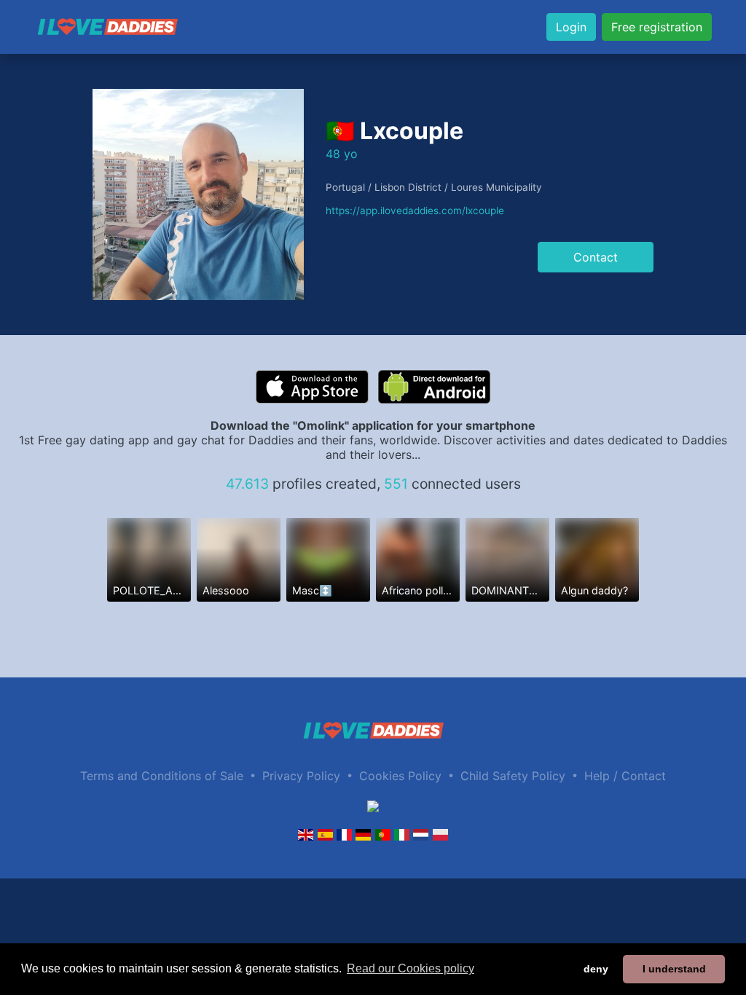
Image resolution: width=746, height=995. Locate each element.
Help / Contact (625, 775)
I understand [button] (674, 969)
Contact (595, 257)
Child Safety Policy (512, 775)
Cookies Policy (400, 775)
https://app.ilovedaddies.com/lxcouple (415, 210)
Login (571, 27)
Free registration (656, 27)
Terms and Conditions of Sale (161, 775)
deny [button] (596, 969)
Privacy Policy (301, 775)
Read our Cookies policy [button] (410, 968)
